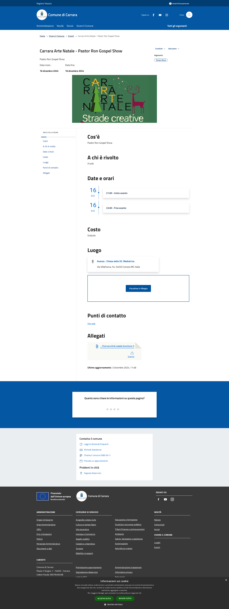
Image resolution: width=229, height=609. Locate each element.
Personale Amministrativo (48, 543)
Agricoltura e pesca (123, 548)
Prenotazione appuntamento (89, 567)
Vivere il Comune (57, 36)
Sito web (91, 323)
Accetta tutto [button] (104, 598)
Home (42, 36)
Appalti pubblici (83, 539)
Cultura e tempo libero (86, 524)
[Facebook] (152, 14)
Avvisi (157, 529)
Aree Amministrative (46, 524)
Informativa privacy (124, 572)
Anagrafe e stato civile (86, 519)
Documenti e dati (44, 548)
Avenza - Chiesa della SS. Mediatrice (115, 261)
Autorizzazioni (121, 543)
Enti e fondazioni (44, 534)
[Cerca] (189, 15)
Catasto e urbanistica (85, 543)
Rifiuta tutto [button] (125, 598)
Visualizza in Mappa (138, 288)
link (140, 593)
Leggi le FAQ (81, 577)
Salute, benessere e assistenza (129, 538)
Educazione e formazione (126, 519)
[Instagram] (165, 14)
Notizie (157, 519)
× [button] (226, 580)
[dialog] (114, 593)
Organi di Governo (45, 519)
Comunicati (159, 524)
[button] (114, 604)
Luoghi (157, 542)
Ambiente (119, 534)
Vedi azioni (172, 48)
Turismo (79, 548)
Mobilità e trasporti (84, 553)
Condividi (159, 48)
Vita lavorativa (82, 529)
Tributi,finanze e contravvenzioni (130, 529)
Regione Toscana (44, 3)
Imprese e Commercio (85, 534)
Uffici (39, 529)
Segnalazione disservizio (87, 572)
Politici (40, 539)
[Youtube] (159, 14)
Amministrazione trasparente (128, 567)
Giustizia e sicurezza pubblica (128, 524)
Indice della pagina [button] (50, 132)
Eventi (71, 36)
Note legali (120, 577)
